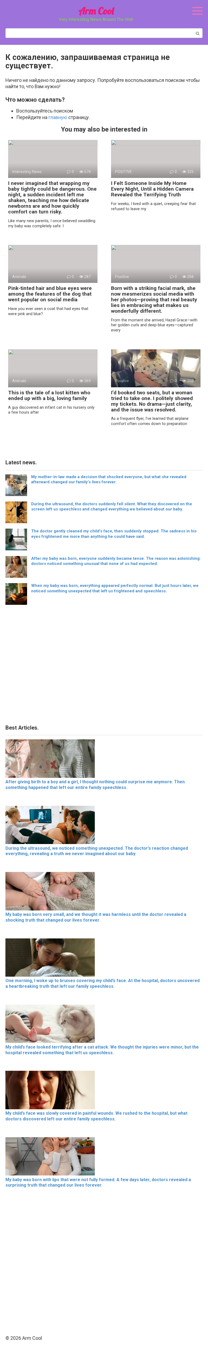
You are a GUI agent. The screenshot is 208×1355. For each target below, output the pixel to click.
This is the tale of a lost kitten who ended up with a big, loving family (49, 395)
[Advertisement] (104, 666)
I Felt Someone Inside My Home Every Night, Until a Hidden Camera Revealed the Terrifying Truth (152, 189)
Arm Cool (96, 11)
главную (57, 117)
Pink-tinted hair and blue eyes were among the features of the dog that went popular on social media (50, 294)
